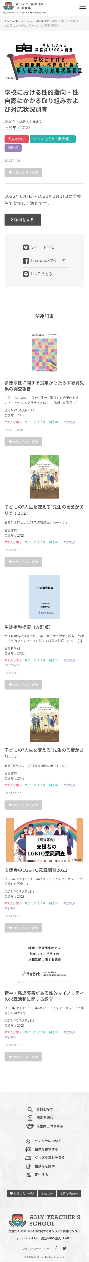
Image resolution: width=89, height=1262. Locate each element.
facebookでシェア (48, 260)
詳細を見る (24, 219)
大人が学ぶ (17, 139)
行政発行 (13, 665)
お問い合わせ (69, 1193)
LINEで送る (41, 273)
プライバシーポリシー (35, 1248)
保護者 (11, 908)
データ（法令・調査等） (52, 139)
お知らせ (47, 1193)
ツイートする (43, 247)
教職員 (13, 148)
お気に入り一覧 (23, 1193)
